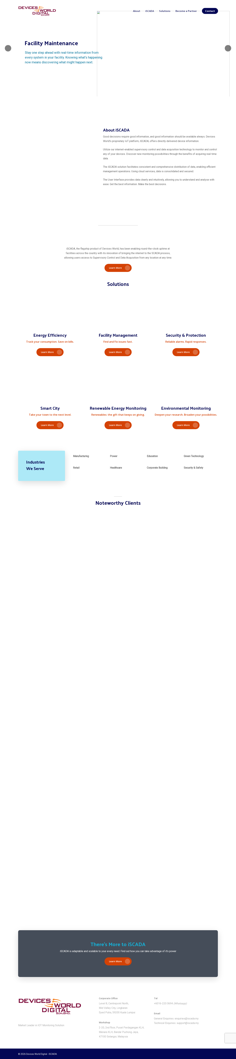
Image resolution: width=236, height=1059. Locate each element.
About (136, 11)
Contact (210, 11)
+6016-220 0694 (163, 1003)
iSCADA (149, 11)
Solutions (164, 11)
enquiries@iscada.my (187, 1018)
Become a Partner (186, 11)
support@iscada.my (188, 1023)
